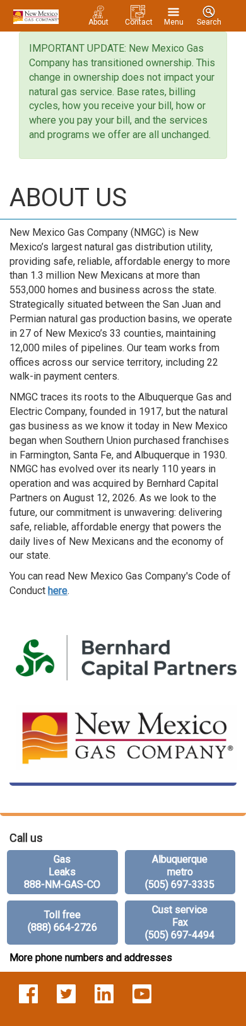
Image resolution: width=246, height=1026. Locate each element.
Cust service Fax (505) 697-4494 (179, 922)
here (57, 591)
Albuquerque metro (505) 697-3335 (179, 871)
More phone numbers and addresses (90, 958)
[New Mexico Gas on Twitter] (66, 993)
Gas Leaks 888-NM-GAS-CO (62, 871)
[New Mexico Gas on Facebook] (28, 993)
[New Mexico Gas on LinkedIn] (104, 993)
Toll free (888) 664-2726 (62, 921)
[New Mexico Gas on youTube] (141, 993)
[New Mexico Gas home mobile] (34, 16)
